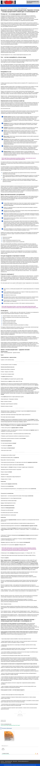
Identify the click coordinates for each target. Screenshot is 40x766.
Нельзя (14, 725)
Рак (16, 725)
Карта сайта (15, 761)
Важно (5, 725)
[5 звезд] (26, 8)
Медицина (11, 725)
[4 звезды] (25, 8)
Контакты (2, 761)
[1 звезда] (22, 8)
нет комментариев (15, 8)
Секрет (18, 725)
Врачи (8, 725)
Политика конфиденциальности (23, 761)
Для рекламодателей (8, 761)
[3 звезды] (24, 8)
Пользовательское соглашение (6, 762)
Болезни (2, 725)
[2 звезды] (23, 8)
